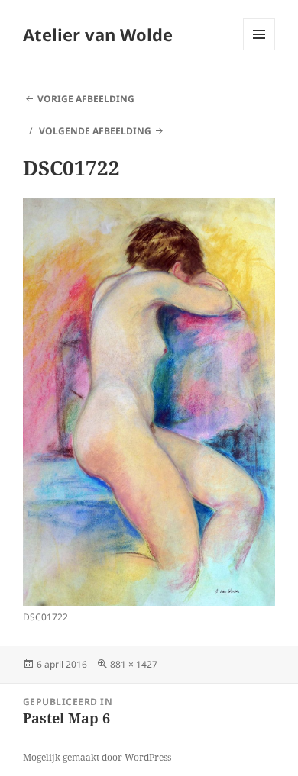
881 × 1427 (133, 664)
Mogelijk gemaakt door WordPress (97, 757)
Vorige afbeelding (85, 98)
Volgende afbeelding (95, 130)
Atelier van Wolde (98, 34)
